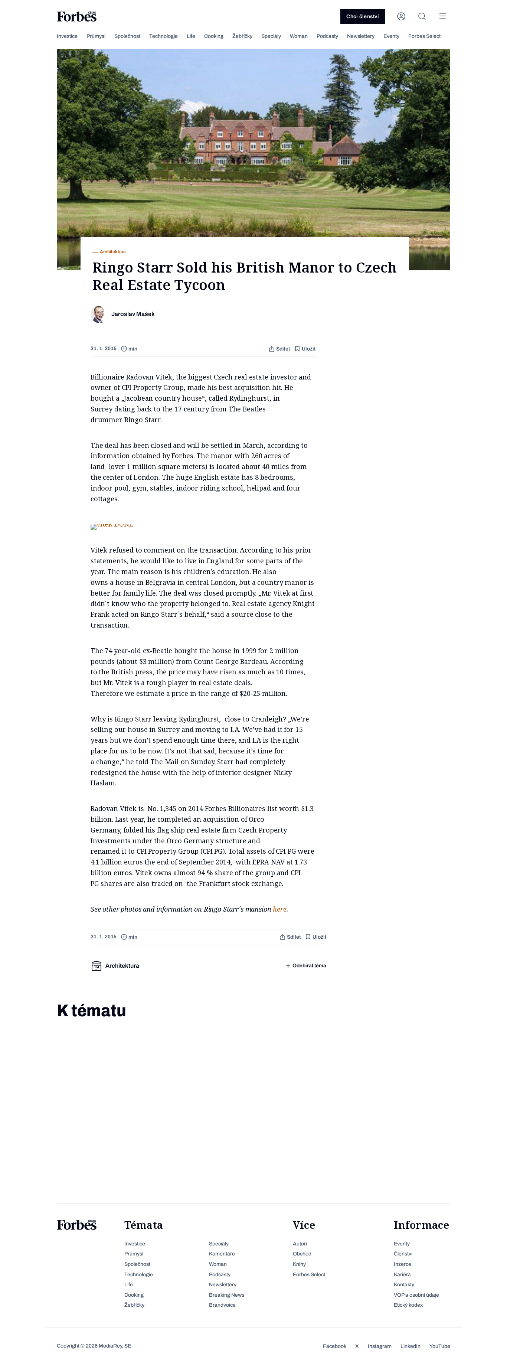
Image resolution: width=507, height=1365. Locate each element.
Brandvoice (222, 1305)
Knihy (299, 1264)
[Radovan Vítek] (112, 523)
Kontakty (404, 1284)
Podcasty (327, 36)
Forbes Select (424, 36)
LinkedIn (410, 1346)
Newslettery (360, 36)
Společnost (127, 36)
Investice (67, 36)
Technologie (163, 36)
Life (191, 36)
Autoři (300, 1244)
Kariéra (402, 1274)
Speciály (271, 36)
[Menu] (442, 16)
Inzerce (402, 1264)
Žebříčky (242, 36)
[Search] (422, 16)
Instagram (380, 1346)
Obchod (302, 1254)
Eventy (391, 36)
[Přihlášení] (401, 16)
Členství (403, 1254)
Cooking (213, 36)
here (279, 909)
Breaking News (226, 1295)
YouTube (439, 1346)
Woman (299, 36)
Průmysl (95, 36)
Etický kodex (408, 1305)
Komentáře (222, 1254)
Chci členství (362, 16)
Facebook (334, 1346)
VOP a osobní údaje (416, 1295)
